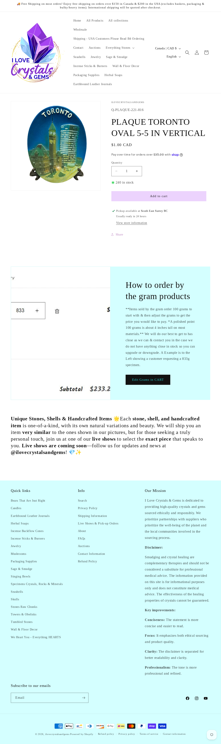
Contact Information (91, 553)
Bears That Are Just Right (28, 500)
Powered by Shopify (81, 734)
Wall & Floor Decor (24, 629)
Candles (16, 508)
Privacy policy (126, 734)
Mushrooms (18, 553)
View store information (131, 223)
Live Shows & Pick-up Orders (98, 523)
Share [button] (119, 234)
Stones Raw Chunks (24, 606)
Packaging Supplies (24, 561)
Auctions (84, 546)
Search (82, 500)
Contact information (174, 734)
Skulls (15, 599)
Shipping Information (92, 516)
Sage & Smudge (21, 569)
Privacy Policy (88, 508)
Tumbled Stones (21, 622)
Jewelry (16, 546)
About (82, 531)
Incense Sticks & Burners (28, 538)
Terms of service (149, 734)
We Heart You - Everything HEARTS (36, 637)
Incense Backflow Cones (27, 531)
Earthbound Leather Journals (30, 516)
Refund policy (106, 734)
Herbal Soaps (19, 523)
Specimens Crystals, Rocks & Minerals (37, 584)
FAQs (81, 538)
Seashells (17, 591)
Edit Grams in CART (148, 380)
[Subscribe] (83, 698)
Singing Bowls (20, 576)
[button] (119, 47)
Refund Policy (87, 561)
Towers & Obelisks (23, 614)
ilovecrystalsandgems (57, 734)
